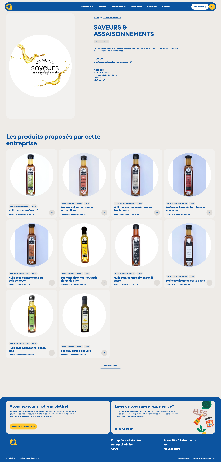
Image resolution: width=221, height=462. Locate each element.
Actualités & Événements (180, 440)
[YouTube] (123, 429)
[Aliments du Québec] (9, 7)
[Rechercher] (212, 7)
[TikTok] (127, 429)
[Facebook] (116, 429)
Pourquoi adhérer (122, 444)
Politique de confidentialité (202, 459)
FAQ (166, 444)
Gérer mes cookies (184, 459)
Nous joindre (172, 448)
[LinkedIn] (131, 429)
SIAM (114, 448)
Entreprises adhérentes (126, 440)
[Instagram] (120, 429)
